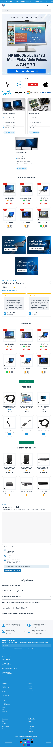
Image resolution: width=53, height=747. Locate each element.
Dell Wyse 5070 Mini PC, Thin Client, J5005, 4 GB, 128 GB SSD (43, 468)
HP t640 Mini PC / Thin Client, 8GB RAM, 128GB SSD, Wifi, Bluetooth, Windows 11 (26, 468)
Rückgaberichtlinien (32, 729)
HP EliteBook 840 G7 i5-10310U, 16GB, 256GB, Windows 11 (43, 198)
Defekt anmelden (31, 689)
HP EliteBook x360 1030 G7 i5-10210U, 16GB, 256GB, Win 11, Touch (26, 198)
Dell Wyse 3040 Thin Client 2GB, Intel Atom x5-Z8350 (9, 492)
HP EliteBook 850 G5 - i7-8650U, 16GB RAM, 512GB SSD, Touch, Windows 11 (9, 369)
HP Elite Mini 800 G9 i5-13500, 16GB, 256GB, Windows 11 (43, 492)
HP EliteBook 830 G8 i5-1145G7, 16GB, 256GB (26, 223)
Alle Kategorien (4, 710)
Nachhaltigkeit (5, 726)
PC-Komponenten (5, 694)
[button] (47, 5)
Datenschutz (32, 723)
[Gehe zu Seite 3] (28, 319)
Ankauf (30, 686)
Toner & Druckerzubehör (5, 703)
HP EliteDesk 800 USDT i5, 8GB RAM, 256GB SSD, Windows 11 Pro (26, 492)
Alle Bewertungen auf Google (9, 290)
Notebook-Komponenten (5, 686)
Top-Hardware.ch (8, 741)
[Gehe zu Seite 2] (26, 319)
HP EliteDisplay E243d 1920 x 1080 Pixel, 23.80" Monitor (26, 407)
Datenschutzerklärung (18, 648)
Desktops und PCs (4, 690)
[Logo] (4, 6)
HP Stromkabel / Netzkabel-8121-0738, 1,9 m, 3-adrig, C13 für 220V (9, 431)
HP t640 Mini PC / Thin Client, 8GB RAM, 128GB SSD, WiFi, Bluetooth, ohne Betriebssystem (9, 468)
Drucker (4, 700)
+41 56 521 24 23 (5, 663)
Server (3, 698)
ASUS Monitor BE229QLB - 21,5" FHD (43, 407)
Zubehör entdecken (34, 132)
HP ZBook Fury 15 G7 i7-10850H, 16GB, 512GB (43, 223)
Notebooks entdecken (9, 132)
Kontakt (4, 729)
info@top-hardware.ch (7, 664)
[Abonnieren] (49, 645)
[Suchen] (3, 10)
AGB (30, 721)
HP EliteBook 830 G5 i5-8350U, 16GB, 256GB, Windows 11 (9, 198)
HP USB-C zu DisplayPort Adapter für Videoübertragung (26, 431)
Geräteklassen (5, 723)
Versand (31, 731)
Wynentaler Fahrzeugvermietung (25, 736)
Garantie (31, 683)
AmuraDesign (35, 736)
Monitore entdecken (21, 168)
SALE (3, 707)
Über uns (4, 721)
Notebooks (4, 683)
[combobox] (26, 10)
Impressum (31, 726)
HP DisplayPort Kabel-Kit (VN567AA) (43, 431)
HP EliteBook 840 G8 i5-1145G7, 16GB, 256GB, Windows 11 (9, 223)
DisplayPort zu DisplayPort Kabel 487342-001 (9, 407)
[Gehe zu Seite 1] (24, 319)
